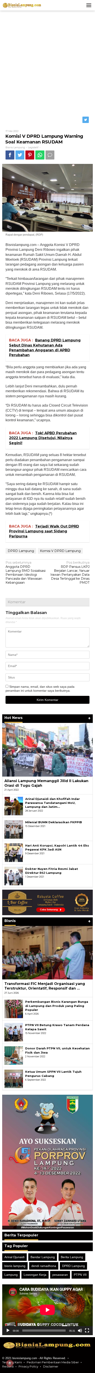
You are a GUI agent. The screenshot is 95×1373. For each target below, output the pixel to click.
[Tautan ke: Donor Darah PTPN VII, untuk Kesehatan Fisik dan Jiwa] (13, 1055)
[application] (47, 1309)
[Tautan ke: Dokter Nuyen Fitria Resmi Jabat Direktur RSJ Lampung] (13, 876)
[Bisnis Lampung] (22, 5)
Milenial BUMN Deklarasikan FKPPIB (53, 822)
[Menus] (89, 5)
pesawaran (60, 1274)
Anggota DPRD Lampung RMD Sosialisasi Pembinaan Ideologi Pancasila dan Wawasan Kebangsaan (26, 573)
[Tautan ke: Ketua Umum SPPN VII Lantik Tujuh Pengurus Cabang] (13, 1079)
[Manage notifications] (9, 1363)
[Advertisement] (47, 62)
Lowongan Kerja (35, 1274)
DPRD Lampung (21, 551)
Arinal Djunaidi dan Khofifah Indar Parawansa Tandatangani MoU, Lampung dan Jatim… (52, 802)
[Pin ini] (29, 154)
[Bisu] (80, 1330)
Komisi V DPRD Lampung (60, 551)
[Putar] (8, 1330)
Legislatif (33, 147)
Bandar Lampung (42, 1257)
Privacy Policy (28, 1366)
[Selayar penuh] (87, 1330)
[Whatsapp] (39, 154)
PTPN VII (80, 1274)
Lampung (11, 1274)
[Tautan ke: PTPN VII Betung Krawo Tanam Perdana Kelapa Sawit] (13, 1032)
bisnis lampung (14, 1266)
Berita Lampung (72, 1257)
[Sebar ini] (10, 154)
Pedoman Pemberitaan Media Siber (53, 1362)
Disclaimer (50, 1366)
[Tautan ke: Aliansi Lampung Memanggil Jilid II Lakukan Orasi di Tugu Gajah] (47, 749)
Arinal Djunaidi (14, 1257)
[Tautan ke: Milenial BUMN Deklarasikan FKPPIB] (13, 829)
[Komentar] (50, 154)
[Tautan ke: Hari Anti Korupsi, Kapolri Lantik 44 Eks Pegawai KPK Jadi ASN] (13, 852)
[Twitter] (85, 120)
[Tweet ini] (19, 154)
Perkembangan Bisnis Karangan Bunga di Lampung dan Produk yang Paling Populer (56, 1005)
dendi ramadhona (43, 1266)
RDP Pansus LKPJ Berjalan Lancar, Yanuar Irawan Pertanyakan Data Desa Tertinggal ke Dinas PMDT (69, 573)
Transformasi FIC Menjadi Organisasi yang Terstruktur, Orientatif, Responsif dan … (44, 986)
